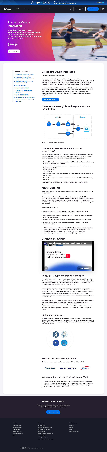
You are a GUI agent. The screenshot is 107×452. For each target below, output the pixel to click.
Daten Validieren (16, 429)
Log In (70, 9)
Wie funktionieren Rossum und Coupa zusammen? (24, 82)
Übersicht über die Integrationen (45, 433)
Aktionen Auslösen (17, 431)
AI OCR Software (42, 425)
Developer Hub (41, 435)
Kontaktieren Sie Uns (74, 431)
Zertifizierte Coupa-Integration (25, 74)
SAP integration (41, 431)
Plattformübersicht (17, 425)
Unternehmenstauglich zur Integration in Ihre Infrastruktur (24, 78)
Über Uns (71, 425)
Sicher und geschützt (22, 94)
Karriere (71, 429)
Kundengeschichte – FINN (44, 429)
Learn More (99, 2)
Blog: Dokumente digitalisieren (45, 427)
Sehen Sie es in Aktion (22, 88)
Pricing (14, 435)
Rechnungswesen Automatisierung (46, 438)
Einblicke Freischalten (18, 433)
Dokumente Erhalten (17, 427)
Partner (45, 9)
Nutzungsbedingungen (43, 437)
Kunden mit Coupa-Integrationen (25, 97)
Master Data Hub (20, 85)
